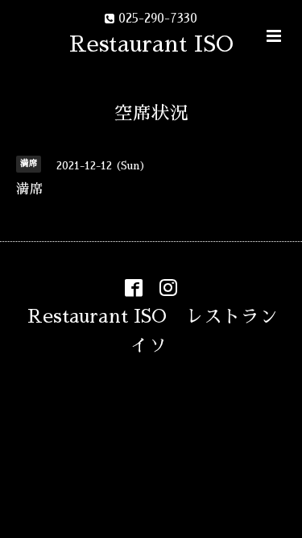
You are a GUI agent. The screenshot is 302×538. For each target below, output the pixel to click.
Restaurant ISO (151, 44)
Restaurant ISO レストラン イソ (161, 330)
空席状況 (151, 113)
